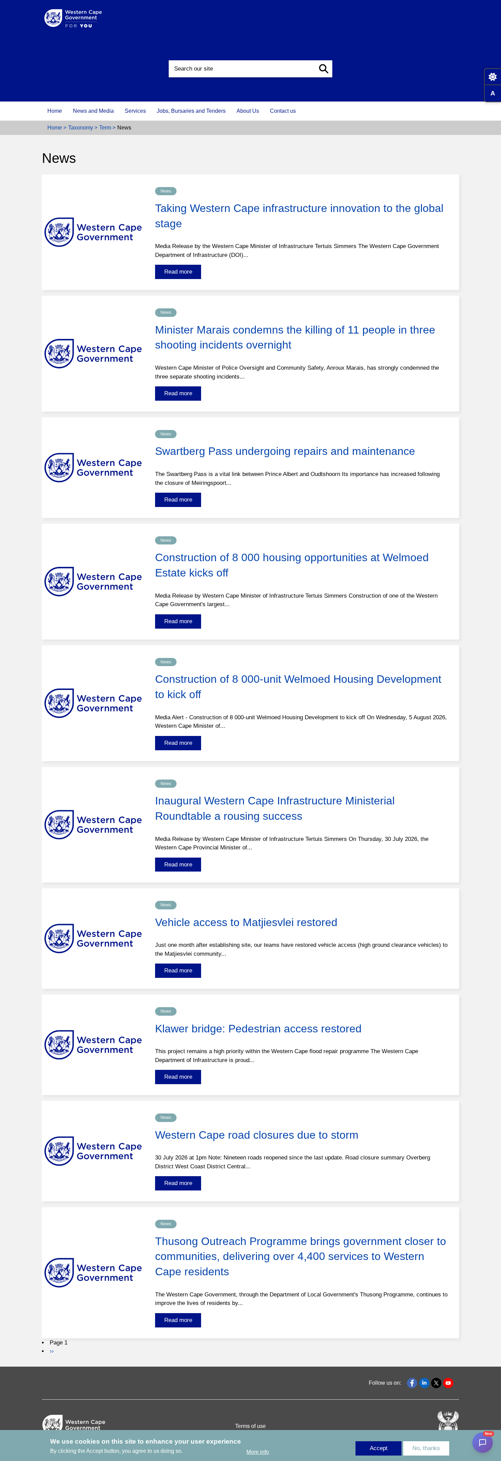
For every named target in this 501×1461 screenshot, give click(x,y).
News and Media (93, 111)
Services (135, 111)
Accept (379, 1448)
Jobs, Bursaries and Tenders (191, 111)
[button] (323, 68)
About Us (248, 111)
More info (257, 1452)
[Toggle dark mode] (492, 76)
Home (54, 111)
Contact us (283, 111)
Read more (178, 271)
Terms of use (250, 1426)
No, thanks (426, 1448)
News (166, 191)
